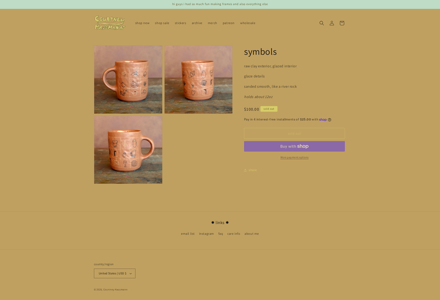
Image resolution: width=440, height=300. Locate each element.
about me (252, 234)
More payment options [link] (294, 157)
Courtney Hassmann (115, 289)
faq (220, 234)
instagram (206, 234)
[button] (322, 23)
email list (188, 234)
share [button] (253, 170)
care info (233, 234)
